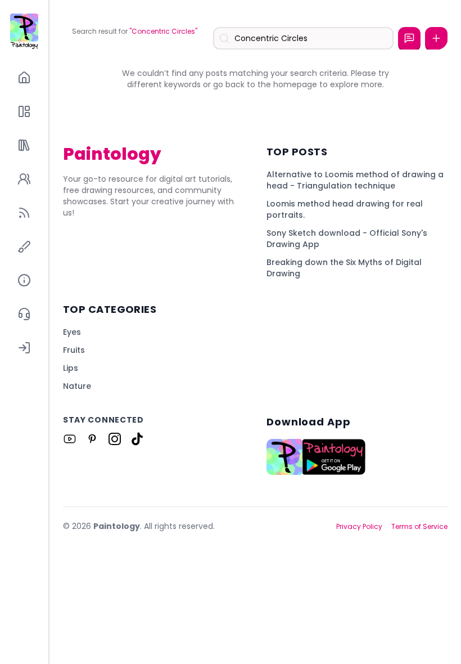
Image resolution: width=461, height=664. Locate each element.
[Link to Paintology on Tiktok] (137, 439)
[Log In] (24, 347)
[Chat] (409, 38)
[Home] (24, 77)
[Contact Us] (24, 314)
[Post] (436, 38)
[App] (24, 111)
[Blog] (24, 212)
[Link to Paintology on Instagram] (114, 439)
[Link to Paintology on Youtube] (69, 439)
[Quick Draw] (24, 246)
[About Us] (24, 280)
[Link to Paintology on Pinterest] (92, 439)
